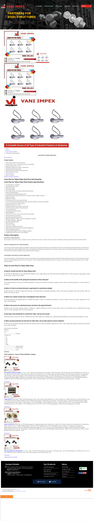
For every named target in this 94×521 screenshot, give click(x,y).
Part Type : (49, 377)
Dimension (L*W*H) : (38, 378)
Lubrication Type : (64, 375)
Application (8, 218)
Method (7, 188)
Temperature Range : (46, 375)
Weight (7, 197)
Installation (8, 232)
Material (7, 212)
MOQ (7, 223)
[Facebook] (79, 473)
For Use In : (51, 374)
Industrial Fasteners (49, 467)
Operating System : (60, 378)
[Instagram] (85, 473)
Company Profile (48, 6)
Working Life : (39, 399)
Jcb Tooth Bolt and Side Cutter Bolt (12, 372)
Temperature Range (10, 204)
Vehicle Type (8, 191)
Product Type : (65, 372)
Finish (7, 186)
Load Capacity (9, 194)
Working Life (8, 206)
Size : (18, 374)
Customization (9, 226)
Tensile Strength (9, 229)
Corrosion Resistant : (76, 374)
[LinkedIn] (81, 473)
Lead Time (8, 224)
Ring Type (8, 217)
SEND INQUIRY (7, 457)
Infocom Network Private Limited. (19, 491)
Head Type (8, 215)
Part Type (8, 184)
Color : (30, 374)
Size (6, 214)
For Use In (8, 201)
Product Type (9, 203)
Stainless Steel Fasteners (50, 473)
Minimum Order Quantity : (46, 372)
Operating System (10, 211)
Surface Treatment (10, 207)
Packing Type (8, 231)
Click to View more (10, 173)
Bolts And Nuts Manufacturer (47, 470)
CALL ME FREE (14, 457)
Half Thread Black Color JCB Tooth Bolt (13, 451)
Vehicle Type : (46, 452)
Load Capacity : (31, 402)
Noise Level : (76, 377)
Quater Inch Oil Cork (9, 424)
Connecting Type (9, 200)
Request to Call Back (8, 176)
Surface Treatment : (27, 375)
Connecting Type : (73, 378)
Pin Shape (8, 220)
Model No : (22, 403)
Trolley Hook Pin (8, 399)
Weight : (27, 377)
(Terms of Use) (17, 489)
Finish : (37, 374)
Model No (8, 198)
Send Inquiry (16, 176)
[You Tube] (83, 473)
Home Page (39, 6)
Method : (65, 377)
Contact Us (76, 6)
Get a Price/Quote (8, 157)
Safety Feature (9, 227)
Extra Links (67, 6)
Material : (66, 374)
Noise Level (8, 192)
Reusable (8, 221)
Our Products (59, 6)
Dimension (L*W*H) (10, 195)
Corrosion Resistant (10, 209)
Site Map (64, 476)
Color (7, 189)
